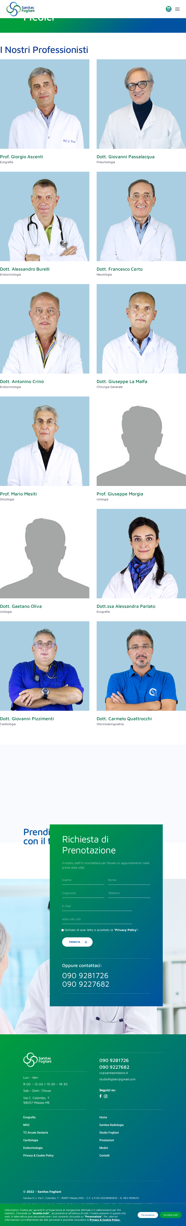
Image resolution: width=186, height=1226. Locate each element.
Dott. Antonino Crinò (22, 381)
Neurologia (104, 274)
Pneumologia (106, 162)
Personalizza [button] (147, 1214)
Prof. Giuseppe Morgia (120, 493)
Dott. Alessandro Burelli (25, 269)
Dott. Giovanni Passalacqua (126, 156)
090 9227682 (114, 1067)
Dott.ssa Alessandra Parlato (126, 606)
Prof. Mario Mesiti (18, 493)
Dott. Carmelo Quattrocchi (124, 718)
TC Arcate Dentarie (35, 1132)
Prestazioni (106, 1140)
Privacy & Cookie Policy (38, 1155)
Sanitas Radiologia (111, 1125)
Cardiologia (8, 724)
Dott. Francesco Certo (120, 269)
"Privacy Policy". (126, 930)
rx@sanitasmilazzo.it (113, 1073)
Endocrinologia (10, 274)
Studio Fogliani (109, 1132)
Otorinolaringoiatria (110, 724)
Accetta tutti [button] (170, 1214)
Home (103, 1117)
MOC (26, 1125)
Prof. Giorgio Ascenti (21, 156)
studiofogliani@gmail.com (117, 1079)
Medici (103, 1148)
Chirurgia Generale (110, 387)
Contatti (104, 1155)
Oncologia (7, 499)
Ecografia (6, 162)
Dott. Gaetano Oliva (21, 606)
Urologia (102, 499)
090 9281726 (114, 1060)
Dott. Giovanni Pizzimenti (27, 718)
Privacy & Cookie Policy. (105, 1219)
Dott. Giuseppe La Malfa (122, 381)
